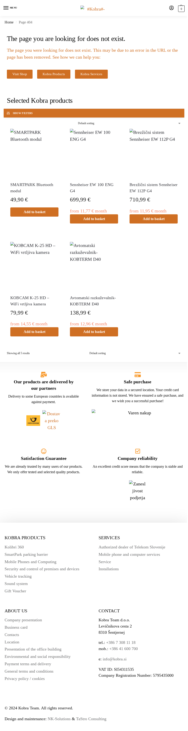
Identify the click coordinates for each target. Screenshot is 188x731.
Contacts (12, 634)
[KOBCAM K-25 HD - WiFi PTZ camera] (34, 266)
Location (12, 642)
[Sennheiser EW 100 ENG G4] (94, 153)
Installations (109, 569)
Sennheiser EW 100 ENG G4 (91, 187)
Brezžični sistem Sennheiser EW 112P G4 (153, 187)
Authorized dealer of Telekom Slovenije (132, 547)
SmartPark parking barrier (26, 554)
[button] (181, 8)
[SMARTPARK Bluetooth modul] (34, 153)
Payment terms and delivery (28, 664)
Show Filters (23, 113)
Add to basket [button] (34, 212)
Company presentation (23, 620)
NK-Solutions (59, 719)
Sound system (16, 583)
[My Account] (171, 8)
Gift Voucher (15, 591)
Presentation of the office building (33, 649)
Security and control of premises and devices (42, 569)
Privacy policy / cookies (25, 678)
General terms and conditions (29, 671)
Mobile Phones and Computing (30, 561)
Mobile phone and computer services (129, 554)
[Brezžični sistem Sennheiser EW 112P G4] (154, 153)
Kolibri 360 (14, 547)
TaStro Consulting (91, 719)
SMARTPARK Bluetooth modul (31, 187)
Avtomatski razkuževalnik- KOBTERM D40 (93, 300)
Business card (16, 627)
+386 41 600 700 (123, 648)
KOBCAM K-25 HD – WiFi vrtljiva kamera (29, 300)
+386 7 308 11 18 (120, 642)
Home (9, 22)
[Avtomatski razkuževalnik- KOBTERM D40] (94, 266)
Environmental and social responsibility (38, 656)
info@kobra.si (115, 659)
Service (105, 561)
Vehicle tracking (18, 576)
